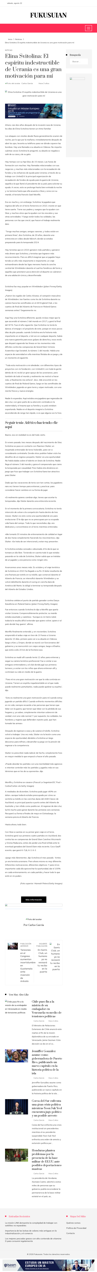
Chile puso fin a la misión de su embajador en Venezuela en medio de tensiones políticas (47, 1009)
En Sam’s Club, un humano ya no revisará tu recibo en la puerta (41, 958)
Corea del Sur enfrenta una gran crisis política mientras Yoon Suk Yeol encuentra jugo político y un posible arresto (47, 1108)
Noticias (8, 50)
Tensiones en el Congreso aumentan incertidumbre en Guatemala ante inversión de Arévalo (27, 962)
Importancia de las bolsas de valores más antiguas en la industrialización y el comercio (31, 1232)
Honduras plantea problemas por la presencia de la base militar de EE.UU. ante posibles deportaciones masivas (47, 1160)
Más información (34, 899)
